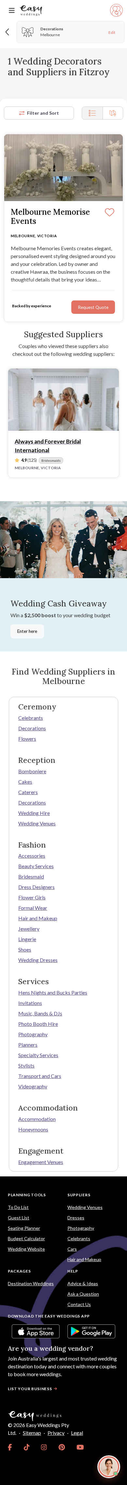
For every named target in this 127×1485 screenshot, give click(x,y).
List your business (30, 1388)
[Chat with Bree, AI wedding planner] (108, 1466)
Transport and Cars (39, 1076)
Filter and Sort (43, 113)
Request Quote (93, 307)
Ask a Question (83, 1294)
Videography (32, 1086)
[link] (10, 1447)
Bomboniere (32, 771)
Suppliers (78, 1194)
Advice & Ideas (82, 1283)
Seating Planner (24, 1228)
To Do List (18, 1207)
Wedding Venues (37, 823)
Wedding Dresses (38, 960)
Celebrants (30, 718)
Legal (77, 1433)
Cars (72, 1249)
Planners (27, 1044)
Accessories (31, 855)
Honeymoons (33, 1129)
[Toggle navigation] (12, 10)
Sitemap (32, 1433)
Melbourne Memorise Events (50, 217)
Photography (33, 1034)
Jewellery (28, 928)
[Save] (109, 213)
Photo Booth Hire (38, 1024)
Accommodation (37, 1119)
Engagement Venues (40, 1162)
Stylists (26, 1065)
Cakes (25, 782)
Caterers (28, 792)
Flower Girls (32, 897)
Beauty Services (36, 866)
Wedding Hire (34, 813)
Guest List (18, 1217)
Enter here (27, 631)
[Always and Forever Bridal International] (63, 400)
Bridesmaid (31, 876)
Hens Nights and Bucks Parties (52, 992)
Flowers (27, 738)
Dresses (75, 1217)
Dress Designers (36, 887)
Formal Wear (32, 908)
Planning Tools (27, 1194)
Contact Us (79, 1304)
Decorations (32, 728)
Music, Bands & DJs (40, 1013)
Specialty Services (38, 1055)
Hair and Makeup (37, 918)
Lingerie (27, 939)
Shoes (24, 949)
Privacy (56, 1433)
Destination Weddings (31, 1283)
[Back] (8, 32)
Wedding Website (26, 1249)
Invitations (30, 1003)
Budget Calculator (26, 1238)
